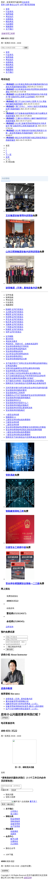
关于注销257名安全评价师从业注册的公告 (23, 373)
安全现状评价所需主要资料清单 (19, 408)
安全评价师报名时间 (14, 351)
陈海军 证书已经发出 (14, 329)
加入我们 (14, 814)
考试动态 (10, 84)
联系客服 (31, 5)
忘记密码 (14, 844)
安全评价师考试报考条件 (16, 349)
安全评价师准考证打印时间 (17, 346)
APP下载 (23, 5)
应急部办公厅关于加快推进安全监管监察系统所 (26, 395)
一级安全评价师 (12, 415)
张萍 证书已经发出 (13, 332)
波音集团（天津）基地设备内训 (21, 288)
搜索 (25, 48)
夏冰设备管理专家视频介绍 (17, 701)
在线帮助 (5, 871)
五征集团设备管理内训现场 (19, 215)
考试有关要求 (11, 341)
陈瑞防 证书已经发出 (14, 309)
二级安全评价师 (12, 425)
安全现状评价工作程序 (15, 393)
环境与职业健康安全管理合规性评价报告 (23, 368)
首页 (8, 9)
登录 (3, 5)
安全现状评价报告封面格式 (17, 405)
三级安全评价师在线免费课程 (18, 420)
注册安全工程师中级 (16, 547)
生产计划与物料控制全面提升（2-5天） (22, 709)
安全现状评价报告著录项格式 (18, 398)
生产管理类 (15, 826)
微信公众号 (14, 5)
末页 (8, 157)
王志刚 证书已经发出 (14, 312)
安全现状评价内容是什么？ (17, 403)
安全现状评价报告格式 (15, 410)
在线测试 (14, 831)
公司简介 (14, 811)
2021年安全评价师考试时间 (17, 354)
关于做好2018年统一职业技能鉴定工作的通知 (25, 381)
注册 (7, 5)
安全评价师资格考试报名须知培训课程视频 (24, 430)
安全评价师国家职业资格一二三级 (23, 583)
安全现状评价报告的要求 (16, 390)
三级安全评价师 (12, 422)
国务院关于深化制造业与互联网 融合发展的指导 (26, 383)
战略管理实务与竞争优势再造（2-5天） (22, 704)
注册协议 (14, 841)
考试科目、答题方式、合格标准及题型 (22, 344)
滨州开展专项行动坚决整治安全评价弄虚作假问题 (27, 388)
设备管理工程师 (8, 33)
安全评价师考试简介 (14, 356)
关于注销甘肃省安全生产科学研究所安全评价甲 (26, 376)
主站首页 (25, 2)
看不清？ (33, 801)
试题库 (13, 834)
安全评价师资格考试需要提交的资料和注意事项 (26, 427)
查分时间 (9, 339)
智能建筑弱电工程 (15, 511)
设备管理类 (15, 824)
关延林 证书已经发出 (14, 324)
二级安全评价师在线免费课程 (18, 432)
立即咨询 (9, 627)
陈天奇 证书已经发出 (14, 322)
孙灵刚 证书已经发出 (14, 317)
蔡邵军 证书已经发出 (14, 314)
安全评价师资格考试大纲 (16, 359)
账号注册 (14, 839)
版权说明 (28, 878)
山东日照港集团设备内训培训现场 (23, 251)
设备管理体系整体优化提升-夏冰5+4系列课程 (25, 706)
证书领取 (9, 336)
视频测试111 (11, 417)
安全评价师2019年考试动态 (17, 371)
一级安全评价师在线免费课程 (18, 435)
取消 (3, 804)
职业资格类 (15, 819)
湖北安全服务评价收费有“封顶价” (20, 378)
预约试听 (10, 649)
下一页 (8, 155)
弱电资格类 (15, 821)
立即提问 (5, 718)
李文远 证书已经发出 (14, 319)
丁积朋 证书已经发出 (14, 327)
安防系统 (10, 475)
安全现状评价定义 (13, 400)
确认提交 (10, 804)
